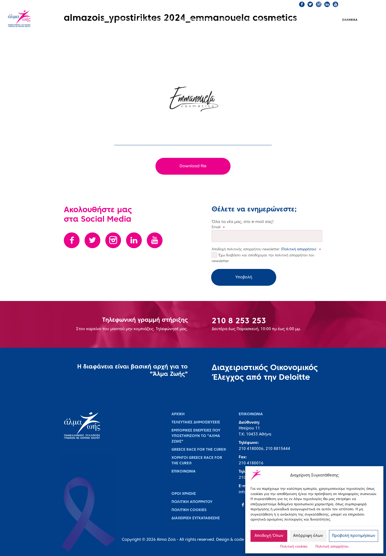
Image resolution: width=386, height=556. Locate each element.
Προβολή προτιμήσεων (353, 536)
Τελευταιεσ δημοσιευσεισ (195, 422)
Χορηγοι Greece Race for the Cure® (196, 460)
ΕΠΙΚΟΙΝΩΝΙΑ (222, 4)
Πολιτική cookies (293, 546)
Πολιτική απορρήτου (331, 546)
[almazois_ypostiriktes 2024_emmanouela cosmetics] (193, 99)
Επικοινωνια (183, 471)
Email (218, 227)
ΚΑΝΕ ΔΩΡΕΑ (252, 4)
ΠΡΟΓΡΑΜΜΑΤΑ (195, 20)
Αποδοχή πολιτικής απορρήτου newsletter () (266, 249)
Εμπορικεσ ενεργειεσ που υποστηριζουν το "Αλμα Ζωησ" (195, 436)
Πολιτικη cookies (188, 510)
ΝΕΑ (262, 20)
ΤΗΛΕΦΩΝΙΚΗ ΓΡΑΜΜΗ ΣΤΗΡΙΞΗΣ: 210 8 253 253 (165, 4)
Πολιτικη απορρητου (191, 502)
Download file (193, 166)
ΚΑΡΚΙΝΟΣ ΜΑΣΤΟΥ (154, 20)
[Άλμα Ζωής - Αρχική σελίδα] (27, 19)
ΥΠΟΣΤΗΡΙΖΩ (286, 20)
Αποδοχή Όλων (268, 536)
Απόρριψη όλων (308, 536)
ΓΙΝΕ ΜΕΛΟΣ (282, 4)
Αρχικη (178, 414)
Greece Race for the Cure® (198, 449)
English (369, 20)
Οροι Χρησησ (183, 494)
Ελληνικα (350, 20)
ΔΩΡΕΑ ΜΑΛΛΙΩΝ (235, 19)
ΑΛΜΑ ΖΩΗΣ (115, 20)
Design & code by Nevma (240, 540)
